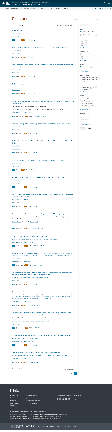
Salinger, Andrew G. (17, 296)
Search (66, 8)
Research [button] (14, 8)
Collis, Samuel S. (26, 239)
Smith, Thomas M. (54, 239)
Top (107, 430)
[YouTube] (100, 8)
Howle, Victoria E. (47, 298)
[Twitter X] (108, 8)
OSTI (32, 40)
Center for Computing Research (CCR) (29, 4)
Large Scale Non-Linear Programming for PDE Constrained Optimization (36, 352)
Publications (49, 8)
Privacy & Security (77, 395)
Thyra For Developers (19, 30)
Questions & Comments (64, 395)
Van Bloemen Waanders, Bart (29, 277)
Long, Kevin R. (26, 199)
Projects (33, 8)
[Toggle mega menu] (109, 3)
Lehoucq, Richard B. (48, 296)
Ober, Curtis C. (44, 239)
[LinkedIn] (105, 8)
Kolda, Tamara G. (28, 295)
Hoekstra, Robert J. (47, 295)
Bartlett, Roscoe (16, 33)
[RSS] (110, 8)
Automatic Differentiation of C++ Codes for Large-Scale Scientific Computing (38, 177)
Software (41, 8)
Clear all (89, 25)
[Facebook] (95, 8)
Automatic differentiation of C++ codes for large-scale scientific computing (38, 214)
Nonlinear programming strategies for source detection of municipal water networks (41, 335)
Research (15, 2)
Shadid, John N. (16, 277)
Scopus (37, 116)
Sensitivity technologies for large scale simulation (29, 236)
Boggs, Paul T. (52, 355)
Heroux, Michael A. (17, 295)
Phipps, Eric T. (34, 222)
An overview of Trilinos (20, 292)
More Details (16, 36)
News (7, 8)
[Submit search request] (98, 19)
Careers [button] (57, 8)
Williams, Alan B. (28, 296)
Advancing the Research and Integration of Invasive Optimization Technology (38, 160)
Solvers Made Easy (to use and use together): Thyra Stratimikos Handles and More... (41, 47)
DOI (35, 246)
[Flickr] (103, 8)
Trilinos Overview (18, 84)
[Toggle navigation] (3, 8)
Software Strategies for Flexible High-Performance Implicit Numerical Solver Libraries (41, 124)
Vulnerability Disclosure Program (67, 426)
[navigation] (58, 25)
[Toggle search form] (105, 3)
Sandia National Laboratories (17, 414)
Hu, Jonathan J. (38, 296)
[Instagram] (98, 8)
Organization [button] (24, 8)
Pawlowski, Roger (59, 295)
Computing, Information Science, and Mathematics (34, 2)
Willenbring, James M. (26, 298)
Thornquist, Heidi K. (60, 296)
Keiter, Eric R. (35, 239)
